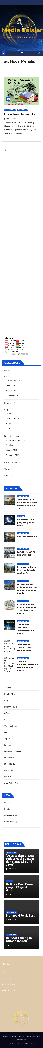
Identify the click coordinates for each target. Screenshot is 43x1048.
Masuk (7, 803)
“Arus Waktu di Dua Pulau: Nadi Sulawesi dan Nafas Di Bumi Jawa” (20, 860)
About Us (8, 475)
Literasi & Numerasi (13, 436)
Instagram (25, 1043)
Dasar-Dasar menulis (15, 440)
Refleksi (9, 424)
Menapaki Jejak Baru (27, 536)
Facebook (9, 1043)
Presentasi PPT (13, 396)
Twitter (17, 1043)
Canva (7, 469)
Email (33, 1043)
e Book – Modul (13, 381)
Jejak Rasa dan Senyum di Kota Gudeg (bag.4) (24, 647)
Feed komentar (10, 815)
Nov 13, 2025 (13, 869)
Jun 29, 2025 (13, 945)
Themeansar (21, 1040)
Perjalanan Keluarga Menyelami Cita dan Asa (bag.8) (26, 570)
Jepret (8, 429)
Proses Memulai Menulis (19, 114)
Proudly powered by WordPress (14, 1037)
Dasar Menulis (23, 109)
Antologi (9, 445)
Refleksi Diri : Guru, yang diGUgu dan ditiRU (26, 522)
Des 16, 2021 (11, 119)
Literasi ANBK (12, 450)
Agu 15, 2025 (13, 920)
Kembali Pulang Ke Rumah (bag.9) (19, 939)
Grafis (8, 413)
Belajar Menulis (10, 109)
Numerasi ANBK (13, 455)
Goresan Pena (12, 418)
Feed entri (8, 809)
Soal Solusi (11, 391)
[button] (39, 53)
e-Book (7, 713)
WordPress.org (10, 822)
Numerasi (8, 770)
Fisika (7, 377)
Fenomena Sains (11, 403)
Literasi (7, 745)
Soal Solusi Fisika (12, 783)
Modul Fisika (9, 764)
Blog (6, 410)
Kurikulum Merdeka (12, 463)
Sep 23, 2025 (13, 894)
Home (7, 370)
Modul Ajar (10, 386)
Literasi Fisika (10, 758)
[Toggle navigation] (22, 53)
